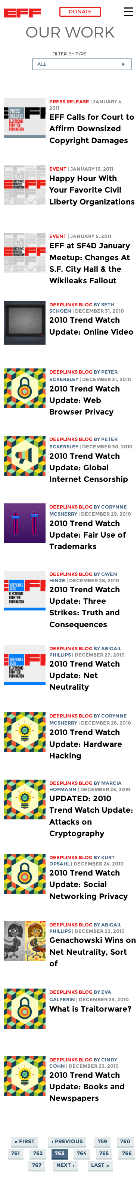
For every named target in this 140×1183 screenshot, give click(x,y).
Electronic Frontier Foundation (24, 13)
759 (102, 1141)
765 (104, 1153)
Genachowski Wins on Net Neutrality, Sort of (92, 951)
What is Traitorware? (90, 1008)
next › (65, 1165)
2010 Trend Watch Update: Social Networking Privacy (88, 884)
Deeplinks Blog (71, 304)
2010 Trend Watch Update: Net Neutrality (84, 675)
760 (125, 1141)
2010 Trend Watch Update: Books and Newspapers (87, 1086)
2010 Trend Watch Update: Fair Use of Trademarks (87, 535)
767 (36, 1165)
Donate (80, 11)
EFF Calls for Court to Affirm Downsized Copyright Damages (91, 128)
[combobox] (82, 64)
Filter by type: (70, 53)
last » (100, 1165)
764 (81, 1153)
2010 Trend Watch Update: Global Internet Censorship (88, 467)
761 (15, 1153)
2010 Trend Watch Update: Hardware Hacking (85, 744)
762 (38, 1153)
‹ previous (67, 1141)
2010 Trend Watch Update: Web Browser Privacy (84, 400)
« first (25, 1141)
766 (127, 1153)
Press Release (69, 101)
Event (57, 169)
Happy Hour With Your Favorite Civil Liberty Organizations (92, 190)
